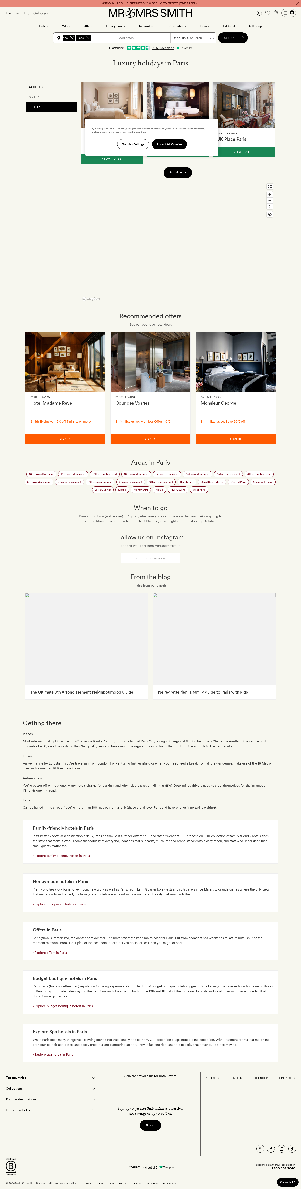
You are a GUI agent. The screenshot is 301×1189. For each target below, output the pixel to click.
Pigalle (159, 489)
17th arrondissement (105, 474)
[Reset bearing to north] (270, 206)
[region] (178, 242)
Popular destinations (21, 1099)
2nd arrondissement (197, 474)
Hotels (43, 26)
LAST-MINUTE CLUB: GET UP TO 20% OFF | (149, 3)
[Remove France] (71, 37)
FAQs (100, 1183)
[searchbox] (105, 38)
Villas (66, 26)
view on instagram (150, 558)
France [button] (63, 37)
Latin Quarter (103, 489)
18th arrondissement (136, 474)
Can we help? (287, 1182)
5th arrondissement (39, 481)
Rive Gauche (178, 489)
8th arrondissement (130, 481)
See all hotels (177, 172)
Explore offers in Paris (50, 953)
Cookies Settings (133, 144)
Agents (123, 1183)
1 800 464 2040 (283, 1168)
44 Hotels (36, 87)
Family (204, 26)
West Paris (199, 489)
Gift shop (255, 26)
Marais (122, 489)
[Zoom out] (270, 200)
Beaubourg (187, 481)
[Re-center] (270, 214)
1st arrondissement (167, 474)
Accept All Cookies (169, 144)
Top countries (16, 1078)
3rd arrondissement (228, 474)
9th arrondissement (161, 481)
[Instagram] (260, 1149)
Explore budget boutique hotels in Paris (63, 1006)
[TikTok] (292, 1149)
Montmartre (141, 489)
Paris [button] (81, 37)
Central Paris (238, 481)
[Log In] (288, 13)
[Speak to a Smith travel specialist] (259, 13)
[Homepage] (150, 13)
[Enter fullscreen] (270, 186)
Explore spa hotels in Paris (53, 1054)
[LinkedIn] (281, 1149)
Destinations (177, 26)
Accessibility (170, 1183)
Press (111, 1183)
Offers (88, 26)
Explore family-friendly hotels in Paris (62, 856)
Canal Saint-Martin (212, 481)
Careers (136, 1183)
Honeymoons (115, 26)
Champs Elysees (263, 481)
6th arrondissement (69, 481)
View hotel (112, 158)
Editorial (229, 26)
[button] (259, 13)
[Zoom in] (270, 194)
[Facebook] (271, 1149)
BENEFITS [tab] (236, 1078)
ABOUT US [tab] (213, 1078)
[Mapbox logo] (91, 299)
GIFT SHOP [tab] (260, 1078)
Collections (14, 1088)
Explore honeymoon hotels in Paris (60, 904)
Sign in (65, 439)
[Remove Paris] (87, 37)
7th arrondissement (100, 481)
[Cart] (276, 13)
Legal (89, 1183)
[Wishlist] (268, 13)
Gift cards (152, 1183)
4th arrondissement (259, 474)
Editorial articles (18, 1110)
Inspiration (146, 26)
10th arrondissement (41, 474)
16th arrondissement (73, 474)
